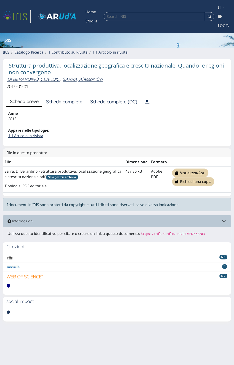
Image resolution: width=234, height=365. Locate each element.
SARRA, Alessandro (83, 79)
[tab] (147, 101)
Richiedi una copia (194, 181)
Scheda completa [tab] (64, 101)
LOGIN (223, 25)
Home (90, 11)
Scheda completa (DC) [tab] (113, 101)
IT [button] (219, 7)
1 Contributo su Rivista (68, 52)
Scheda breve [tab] (24, 101)
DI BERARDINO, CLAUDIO (33, 79)
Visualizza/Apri (191, 172)
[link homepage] (17, 16)
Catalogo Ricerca (28, 52)
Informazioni (22, 221)
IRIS (6, 52)
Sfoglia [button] (91, 21)
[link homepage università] (57, 16)
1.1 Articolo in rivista (110, 52)
